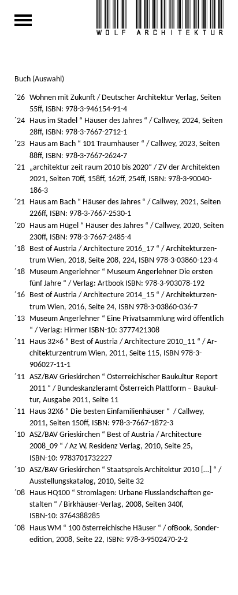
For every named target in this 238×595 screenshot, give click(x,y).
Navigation (23, 20)
